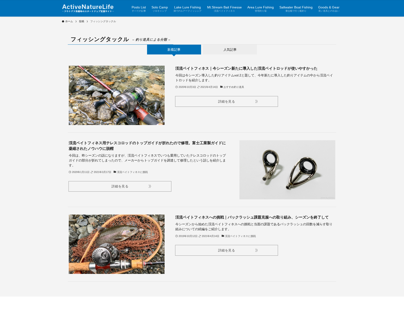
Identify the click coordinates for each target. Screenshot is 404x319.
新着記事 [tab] (173, 49)
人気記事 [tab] (230, 49)
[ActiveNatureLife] (88, 8)
